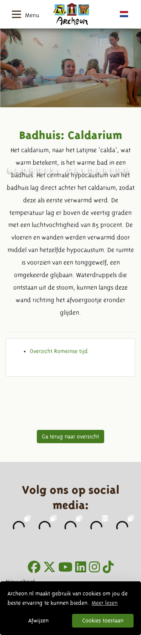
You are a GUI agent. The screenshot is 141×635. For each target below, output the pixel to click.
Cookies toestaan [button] (102, 620)
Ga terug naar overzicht (70, 436)
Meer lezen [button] (105, 603)
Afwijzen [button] (38, 620)
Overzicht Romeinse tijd (59, 351)
